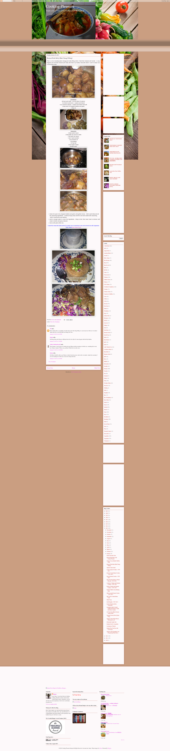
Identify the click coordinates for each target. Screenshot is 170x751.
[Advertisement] (113, 74)
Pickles (105, 378)
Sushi (105, 421)
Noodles (106, 366)
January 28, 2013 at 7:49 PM (56, 341)
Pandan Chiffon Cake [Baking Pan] (113, 590)
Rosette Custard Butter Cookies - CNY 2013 (113, 573)
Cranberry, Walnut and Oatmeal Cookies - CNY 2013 (113, 583)
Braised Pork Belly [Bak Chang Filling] (113, 565)
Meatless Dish (107, 354)
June (108, 543)
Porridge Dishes (107, 383)
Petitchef (106, 376)
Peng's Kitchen (104, 722)
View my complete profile (51, 704)
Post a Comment (52, 361)
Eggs (105, 313)
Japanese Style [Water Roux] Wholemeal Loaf (113, 619)
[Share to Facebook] (70, 319)
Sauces (105, 404)
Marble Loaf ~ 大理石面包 (111, 705)
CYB (105, 301)
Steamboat (106, 416)
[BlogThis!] (68, 319)
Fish (105, 327)
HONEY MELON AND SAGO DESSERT (115, 178)
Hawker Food (107, 332)
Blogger (109, 748)
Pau (105, 373)
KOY (105, 342)
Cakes (105, 272)
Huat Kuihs (106, 339)
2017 (107, 519)
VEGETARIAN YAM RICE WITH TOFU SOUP (116, 146)
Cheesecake (106, 274)
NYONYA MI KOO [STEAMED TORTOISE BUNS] (115, 185)
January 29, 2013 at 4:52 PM (56, 358)
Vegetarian (106, 438)
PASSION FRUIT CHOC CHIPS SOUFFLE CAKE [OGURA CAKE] (113, 608)
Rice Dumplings (56, 321)
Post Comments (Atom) (76, 372)
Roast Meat (106, 400)
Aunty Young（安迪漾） (106, 713)
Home (73, 368)
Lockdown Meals (107, 349)
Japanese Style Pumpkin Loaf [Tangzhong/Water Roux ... (113, 632)
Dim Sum (106, 306)
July (108, 540)
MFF (105, 356)
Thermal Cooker (107, 431)
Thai (105, 428)
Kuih (105, 344)
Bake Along (106, 258)
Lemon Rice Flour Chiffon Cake (115, 171)
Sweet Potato (107, 424)
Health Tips (106, 335)
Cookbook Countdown (109, 286)
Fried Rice (106, 330)
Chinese (105, 282)
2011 (107, 638)
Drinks (105, 308)
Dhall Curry (109, 599)
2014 (107, 526)
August (108, 538)
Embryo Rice (107, 315)
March (108, 549)
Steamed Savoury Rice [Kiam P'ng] (113, 616)
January (108, 553)
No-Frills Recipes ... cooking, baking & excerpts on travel (109, 704)
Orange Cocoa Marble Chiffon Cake (113, 561)
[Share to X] (69, 319)
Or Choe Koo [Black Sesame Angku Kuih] (113, 612)
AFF (105, 248)
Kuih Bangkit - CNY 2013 (112, 602)
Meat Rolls (106, 351)
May (108, 545)
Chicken (106, 277)
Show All (122, 739)
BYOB (105, 270)
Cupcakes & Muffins (108, 294)
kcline (100, 748)
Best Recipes (107, 260)
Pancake (106, 371)
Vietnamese (106, 441)
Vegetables (106, 436)
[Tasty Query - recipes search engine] (77, 695)
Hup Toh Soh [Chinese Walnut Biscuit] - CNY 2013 (113, 580)
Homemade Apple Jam (111, 622)
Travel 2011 (106, 433)
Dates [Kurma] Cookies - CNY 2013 (113, 577)
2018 (107, 517)
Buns (105, 267)
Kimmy (55, 694)
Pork (51, 321)
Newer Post (50, 368)
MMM (105, 361)
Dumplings (106, 311)
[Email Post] (64, 319)
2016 (107, 521)
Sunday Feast (108, 695)
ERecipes (106, 318)
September (109, 536)
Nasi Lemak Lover (105, 731)
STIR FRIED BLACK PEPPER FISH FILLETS (115, 152)
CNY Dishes (107, 284)
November (109, 532)
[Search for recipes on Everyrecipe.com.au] (76, 702)
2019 (107, 515)
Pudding (106, 388)
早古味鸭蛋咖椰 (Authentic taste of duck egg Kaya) (113, 715)
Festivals (106, 323)
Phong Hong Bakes (105, 694)
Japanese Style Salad (111, 567)
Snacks (105, 409)
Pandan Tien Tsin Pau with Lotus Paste (112, 628)
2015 (107, 524)
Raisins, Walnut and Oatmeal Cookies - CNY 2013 (113, 587)
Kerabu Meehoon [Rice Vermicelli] (112, 604)
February (109, 551)
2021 (107, 511)
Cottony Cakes (107, 291)
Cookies (106, 289)
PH (50, 328)
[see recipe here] (76, 227)
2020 (107, 513)
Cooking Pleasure (60, 6)
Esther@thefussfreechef (55, 344)
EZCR (105, 320)
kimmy (51, 337)
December (109, 530)
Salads (105, 402)
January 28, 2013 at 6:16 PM (56, 334)
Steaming (106, 419)
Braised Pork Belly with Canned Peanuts (112, 558)
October (109, 534)
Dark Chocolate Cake (111, 555)
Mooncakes (106, 363)
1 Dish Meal (106, 246)
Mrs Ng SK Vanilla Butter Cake (112, 597)
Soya (105, 414)
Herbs (105, 337)
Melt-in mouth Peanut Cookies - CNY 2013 (113, 593)
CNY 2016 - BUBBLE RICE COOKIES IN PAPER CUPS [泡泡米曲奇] (116, 159)
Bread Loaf (106, 265)
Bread (105, 262)
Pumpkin (106, 392)
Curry (105, 296)
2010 (107, 640)
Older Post (97, 368)
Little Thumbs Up (108, 347)
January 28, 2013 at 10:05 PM (56, 350)
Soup (105, 412)
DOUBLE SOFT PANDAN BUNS (116, 165)
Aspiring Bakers (107, 253)
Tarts (105, 426)
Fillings (105, 325)
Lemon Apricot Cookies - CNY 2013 (113, 570)
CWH (105, 299)
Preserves (106, 385)
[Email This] (67, 319)
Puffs (105, 390)
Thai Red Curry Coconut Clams (112, 723)
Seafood (105, 407)
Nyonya (105, 368)
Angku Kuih (106, 250)
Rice (105, 395)
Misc (105, 359)
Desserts (106, 303)
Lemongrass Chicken (111, 626)
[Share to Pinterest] (72, 319)
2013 (107, 528)
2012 (107, 636)
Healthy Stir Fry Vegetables (112, 624)
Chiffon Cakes (107, 279)
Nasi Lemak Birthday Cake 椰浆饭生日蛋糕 (113, 733)
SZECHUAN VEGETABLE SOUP (116, 139)
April (108, 547)
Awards (105, 255)
